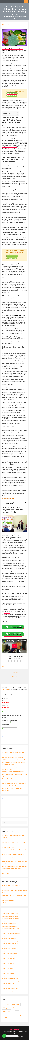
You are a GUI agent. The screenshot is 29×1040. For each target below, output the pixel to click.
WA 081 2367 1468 (11, 95)
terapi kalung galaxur (7, 1017)
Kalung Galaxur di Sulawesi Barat (10, 971)
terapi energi (18, 1015)
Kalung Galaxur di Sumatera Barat (10, 916)
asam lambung (6, 1004)
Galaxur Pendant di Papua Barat (9, 991)
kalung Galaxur (5, 689)
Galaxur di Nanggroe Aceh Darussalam (11, 911)
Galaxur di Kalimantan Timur (8, 958)
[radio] (8, 661)
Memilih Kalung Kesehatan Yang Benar (11, 885)
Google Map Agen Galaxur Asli (9, 147)
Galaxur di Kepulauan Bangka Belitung (11, 933)
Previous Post (14, 672)
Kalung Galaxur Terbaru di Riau (9, 923)
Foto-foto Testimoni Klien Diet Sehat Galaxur (13, 757)
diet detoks (16, 1008)
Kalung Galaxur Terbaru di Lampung (10, 928)
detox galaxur (6, 1008)
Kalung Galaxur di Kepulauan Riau (10, 921)
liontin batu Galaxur (17, 315)
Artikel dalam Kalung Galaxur (9, 900)
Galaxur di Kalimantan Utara (8, 968)
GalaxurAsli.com (23, 143)
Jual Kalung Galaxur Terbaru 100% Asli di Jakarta (13, 759)
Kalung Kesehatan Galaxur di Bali (10, 951)
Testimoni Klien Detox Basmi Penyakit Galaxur (13, 771)
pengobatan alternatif (8, 1015)
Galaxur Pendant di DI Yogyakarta (10, 943)
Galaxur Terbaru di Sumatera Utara (10, 913)
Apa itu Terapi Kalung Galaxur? (9, 897)
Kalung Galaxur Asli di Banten (9, 938)
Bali (19, 150)
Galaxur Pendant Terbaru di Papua (10, 988)
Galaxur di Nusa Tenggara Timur (9, 956)
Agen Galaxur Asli (14, 1029)
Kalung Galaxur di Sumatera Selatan (10, 918)
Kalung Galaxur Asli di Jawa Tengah (10, 941)
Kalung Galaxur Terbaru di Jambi (9, 926)
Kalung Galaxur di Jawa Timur (9, 948)
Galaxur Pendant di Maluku (8, 983)
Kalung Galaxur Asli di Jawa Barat (10, 946)
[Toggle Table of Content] (15, 113)
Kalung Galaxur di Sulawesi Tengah (10, 978)
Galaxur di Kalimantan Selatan (9, 963)
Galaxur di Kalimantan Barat (8, 961)
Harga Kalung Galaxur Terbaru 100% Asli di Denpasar (14, 895)
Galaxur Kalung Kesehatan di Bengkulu (11, 931)
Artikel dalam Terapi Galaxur (8, 902)
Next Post (14, 676)
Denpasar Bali (7, 613)
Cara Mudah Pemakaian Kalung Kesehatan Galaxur (14, 888)
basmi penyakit (15, 1004)
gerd (17, 1011)
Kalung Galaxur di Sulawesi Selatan (10, 976)
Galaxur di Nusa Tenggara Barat (9, 953)
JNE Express (8, 617)
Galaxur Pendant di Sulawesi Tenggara (11, 981)
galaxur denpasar (8, 1011)
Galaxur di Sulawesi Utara (8, 973)
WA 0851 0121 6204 (12, 93)
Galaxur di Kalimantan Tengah (9, 966)
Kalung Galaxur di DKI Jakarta (9, 936)
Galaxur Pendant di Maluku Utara (9, 986)
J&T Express (19, 617)
